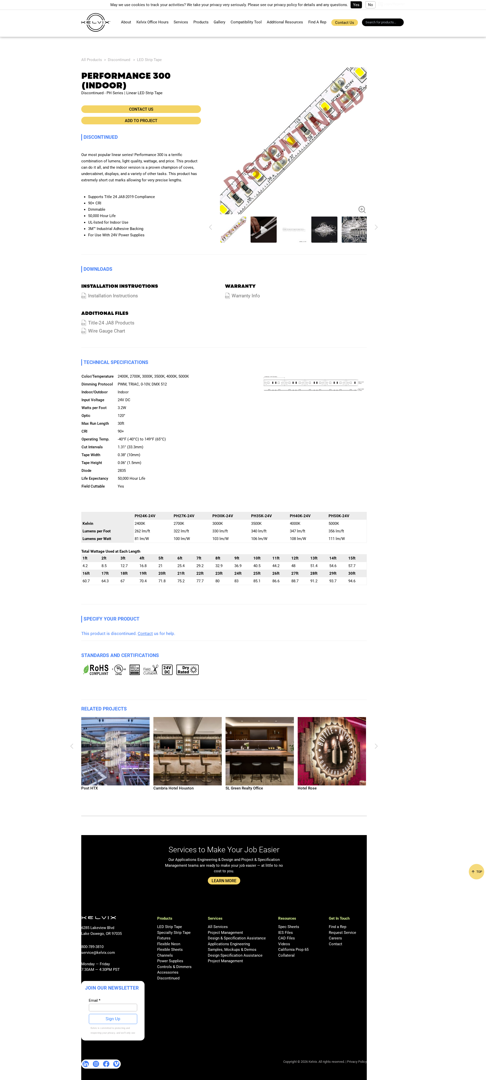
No (370, 5)
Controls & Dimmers (174, 967)
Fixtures (164, 938)
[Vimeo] (116, 1064)
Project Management (225, 932)
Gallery (219, 22)
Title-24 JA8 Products (111, 323)
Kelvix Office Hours (152, 22)
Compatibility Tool (246, 22)
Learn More (224, 880)
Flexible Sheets (170, 949)
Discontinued (119, 59)
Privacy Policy (357, 1062)
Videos (284, 944)
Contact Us (344, 22)
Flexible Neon (168, 944)
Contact (145, 633)
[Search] (401, 23)
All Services (218, 926)
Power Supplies (170, 961)
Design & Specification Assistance (237, 938)
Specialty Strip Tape (174, 932)
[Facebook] (106, 1064)
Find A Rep (317, 22)
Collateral (286, 955)
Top (479, 872)
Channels (165, 955)
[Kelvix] (95, 22)
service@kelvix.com (98, 952)
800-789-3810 (92, 946)
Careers (335, 938)
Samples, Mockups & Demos (232, 949)
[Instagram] (96, 1064)
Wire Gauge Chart (106, 331)
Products (201, 22)
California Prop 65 (293, 949)
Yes (356, 5)
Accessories (167, 972)
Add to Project (141, 120)
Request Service (342, 932)
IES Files (285, 932)
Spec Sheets (288, 926)
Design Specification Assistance (235, 955)
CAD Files (286, 938)
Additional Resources (285, 22)
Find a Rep (337, 926)
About (126, 22)
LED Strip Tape (149, 59)
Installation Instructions (113, 296)
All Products (91, 59)
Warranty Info (246, 296)
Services (181, 22)
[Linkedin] (86, 1064)
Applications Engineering (229, 944)
